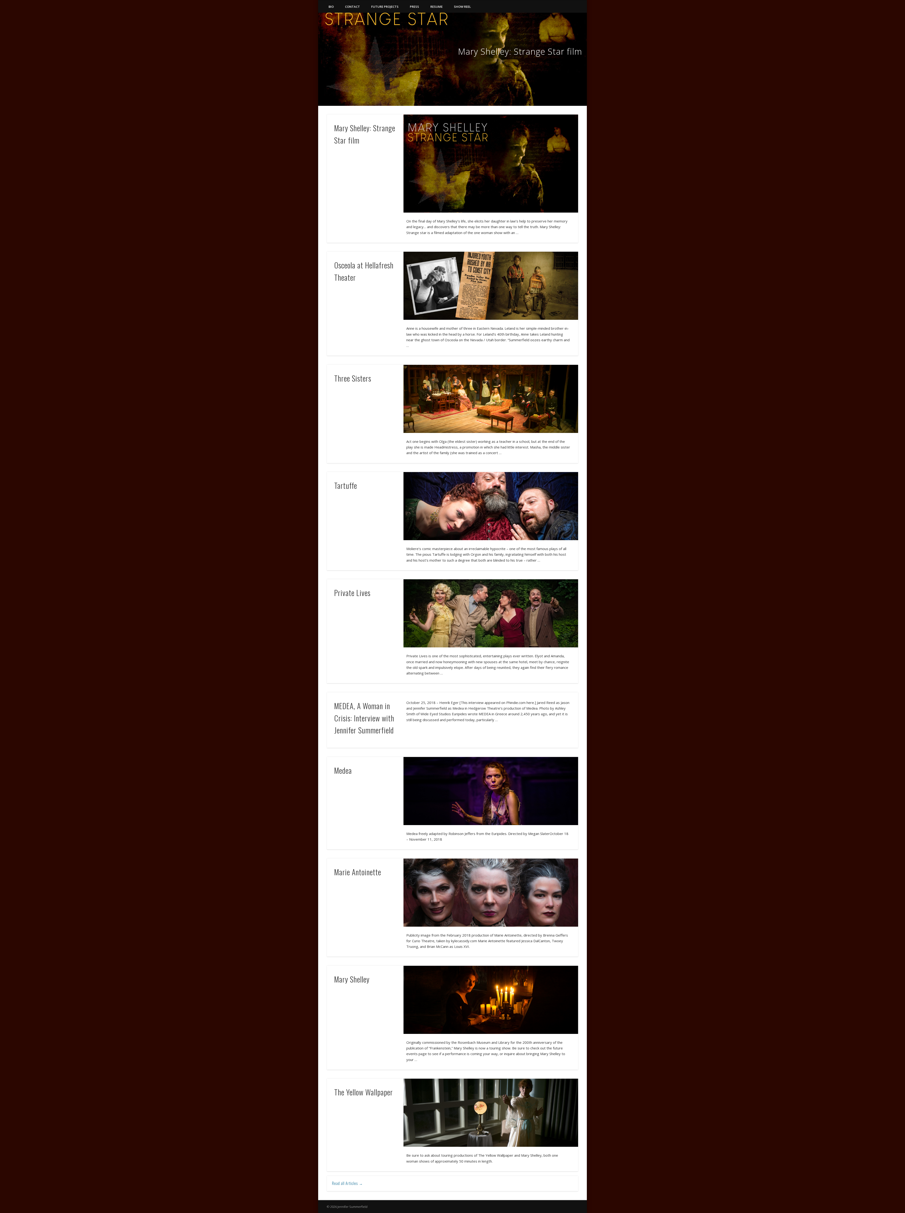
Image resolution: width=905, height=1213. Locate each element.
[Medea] (490, 791)
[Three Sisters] (490, 399)
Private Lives (352, 592)
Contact (352, 6)
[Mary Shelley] (490, 1000)
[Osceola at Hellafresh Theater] (490, 286)
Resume (436, 6)
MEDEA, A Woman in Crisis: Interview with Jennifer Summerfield (364, 718)
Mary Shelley (352, 979)
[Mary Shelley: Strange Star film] (452, 59)
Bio (331, 6)
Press (414, 6)
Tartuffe (345, 485)
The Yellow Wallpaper (363, 1092)
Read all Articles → (347, 1183)
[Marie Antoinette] (490, 893)
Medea (343, 770)
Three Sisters (352, 378)
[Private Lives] (490, 613)
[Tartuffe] (490, 506)
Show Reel (462, 6)
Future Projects (385, 6)
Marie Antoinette (357, 871)
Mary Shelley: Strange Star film (520, 51)
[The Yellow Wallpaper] (490, 1113)
